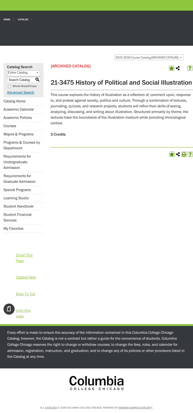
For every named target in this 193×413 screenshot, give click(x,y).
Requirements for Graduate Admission (20, 179)
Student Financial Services (18, 217)
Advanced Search (20, 92)
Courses (10, 126)
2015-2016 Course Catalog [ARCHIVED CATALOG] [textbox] (147, 57)
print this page (23, 310)
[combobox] (149, 57)
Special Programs (17, 190)
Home (7, 19)
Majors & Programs (18, 134)
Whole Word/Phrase (25, 86)
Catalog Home (14, 101)
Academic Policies (18, 117)
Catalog (23, 19)
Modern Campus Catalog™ (135, 407)
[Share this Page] (177, 68)
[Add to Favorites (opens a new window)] (171, 68)
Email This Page (24, 255)
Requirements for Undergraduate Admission (17, 162)
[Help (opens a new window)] (190, 68)
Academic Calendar (19, 109)
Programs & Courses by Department (22, 145)
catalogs (51, 407)
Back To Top (25, 294)
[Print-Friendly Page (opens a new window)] (184, 154)
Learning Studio (16, 198)
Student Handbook (18, 206)
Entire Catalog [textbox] (17, 72)
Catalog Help (26, 277)
